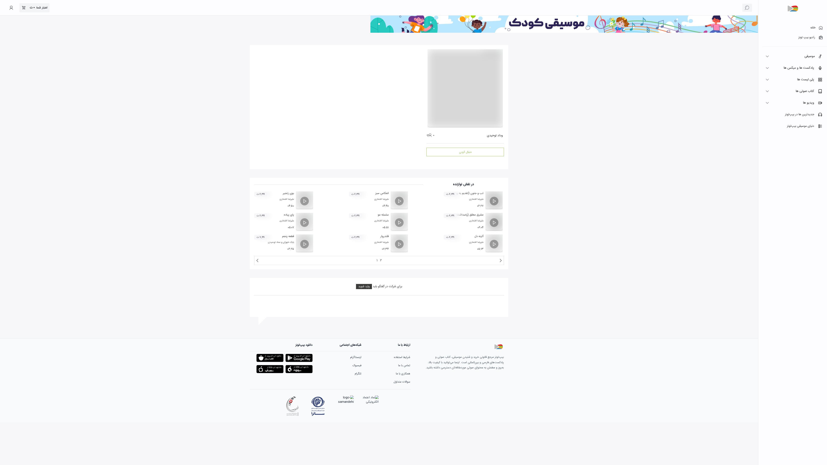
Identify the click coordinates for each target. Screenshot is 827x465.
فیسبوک (357, 365)
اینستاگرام (355, 357)
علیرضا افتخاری (476, 199)
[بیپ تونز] (792, 8)
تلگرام (358, 373)
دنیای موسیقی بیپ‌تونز (800, 126)
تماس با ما (404, 365)
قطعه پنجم (288, 236)
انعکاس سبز (382, 193)
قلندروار (384, 236)
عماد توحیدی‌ (274, 242)
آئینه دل (478, 236)
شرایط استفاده (402, 357)
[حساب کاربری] (11, 8)
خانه (812, 28)
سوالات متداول (401, 382)
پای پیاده (289, 214)
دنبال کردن (465, 152)
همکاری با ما (403, 373)
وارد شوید (364, 286)
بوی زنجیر (288, 193)
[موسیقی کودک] (564, 32)
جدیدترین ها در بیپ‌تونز (799, 114)
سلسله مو (383, 214)
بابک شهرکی (288, 242)
